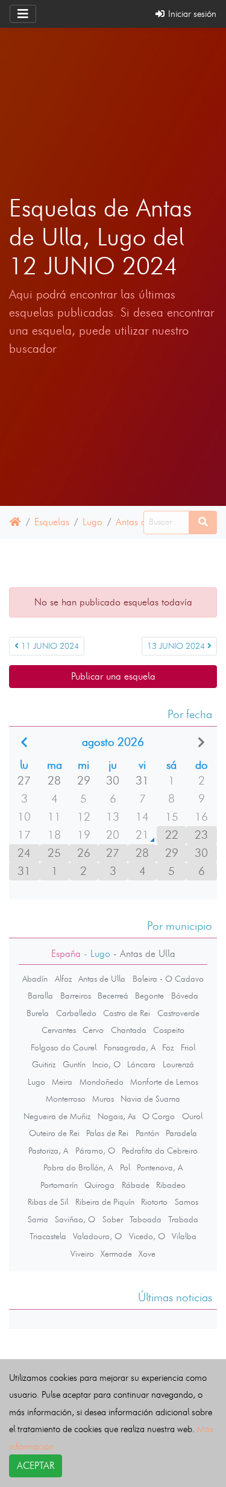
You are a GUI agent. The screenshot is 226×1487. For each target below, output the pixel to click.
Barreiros (75, 995)
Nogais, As (117, 1116)
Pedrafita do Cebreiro (160, 1150)
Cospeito (168, 1029)
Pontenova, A (160, 1167)
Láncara (141, 1064)
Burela (38, 1013)
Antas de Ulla (101, 978)
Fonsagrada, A (129, 1047)
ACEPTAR (35, 1465)
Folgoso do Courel (63, 1047)
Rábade (135, 1184)
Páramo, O (95, 1150)
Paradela (181, 1133)
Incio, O (106, 1064)
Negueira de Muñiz (57, 1116)
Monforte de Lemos (164, 1081)
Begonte (149, 995)
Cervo (93, 1029)
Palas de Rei (107, 1133)
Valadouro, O (97, 1236)
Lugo (92, 522)
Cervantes (59, 1029)
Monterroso (66, 1098)
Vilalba (184, 1236)
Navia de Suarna (150, 1098)
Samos (186, 1201)
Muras (103, 1098)
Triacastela (48, 1236)
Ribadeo (171, 1184)
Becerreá (113, 995)
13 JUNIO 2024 (177, 646)
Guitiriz (43, 1064)
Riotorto (154, 1201)
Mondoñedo (102, 1081)
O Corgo (158, 1116)
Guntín (74, 1064)
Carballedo (76, 1013)
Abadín (35, 978)
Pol (125, 1167)
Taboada (146, 1219)
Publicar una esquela (113, 676)
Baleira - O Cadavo (168, 978)
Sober (112, 1219)
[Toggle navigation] (23, 14)
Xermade (116, 1253)
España (66, 953)
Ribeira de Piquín (104, 1201)
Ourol (192, 1116)
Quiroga (99, 1184)
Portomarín (59, 1184)
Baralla (40, 995)
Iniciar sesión (191, 13)
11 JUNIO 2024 (49, 646)
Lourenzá (178, 1064)
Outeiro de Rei (54, 1133)
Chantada (128, 1029)
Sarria (38, 1219)
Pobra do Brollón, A (78, 1167)
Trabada (183, 1219)
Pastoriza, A (48, 1150)
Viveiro (82, 1253)
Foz (168, 1047)
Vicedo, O (147, 1236)
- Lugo (95, 953)
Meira (62, 1081)
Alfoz (63, 978)
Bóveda (184, 995)
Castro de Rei (126, 1013)
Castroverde (178, 1013)
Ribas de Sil (48, 1201)
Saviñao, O (75, 1219)
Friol (188, 1047)
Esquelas (51, 522)
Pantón (147, 1133)
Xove (147, 1253)
